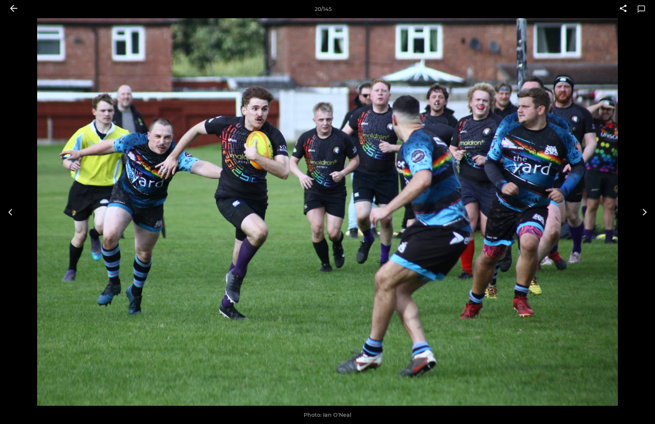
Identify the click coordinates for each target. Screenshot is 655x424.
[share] (623, 9)
